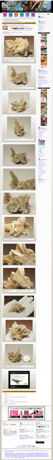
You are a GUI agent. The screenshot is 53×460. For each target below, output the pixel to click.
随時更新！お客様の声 (41, 162)
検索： (40, 14)
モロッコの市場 (15, 457)
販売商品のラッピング (22, 455)
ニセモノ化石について (9, 457)
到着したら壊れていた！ (41, 154)
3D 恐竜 (16, 450)
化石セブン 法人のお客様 (26, 456)
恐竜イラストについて (41, 180)
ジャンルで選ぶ (10, 11)
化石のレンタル (40, 136)
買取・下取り (43, 11)
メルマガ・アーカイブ (41, 173)
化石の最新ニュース (41, 149)
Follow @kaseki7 (40, 442)
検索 (48, 14)
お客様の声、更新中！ (41, 78)
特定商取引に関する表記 (41, 171)
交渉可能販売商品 (15, 455)
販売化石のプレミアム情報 (34, 456)
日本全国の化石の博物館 (21, 457)
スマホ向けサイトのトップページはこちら (17, 32)
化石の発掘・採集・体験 (41, 147)
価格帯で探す (37, 11)
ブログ (39, 18)
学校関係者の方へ (40, 133)
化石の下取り (12, 456)
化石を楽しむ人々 (40, 156)
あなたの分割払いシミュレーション (44, 425)
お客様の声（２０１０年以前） (42, 164)
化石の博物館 (40, 151)
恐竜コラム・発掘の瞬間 (33, 455)
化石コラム (48, 11)
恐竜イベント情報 (9, 455)
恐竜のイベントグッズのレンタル (43, 129)
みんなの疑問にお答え (41, 166)
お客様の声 (21, 11)
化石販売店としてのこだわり (42, 83)
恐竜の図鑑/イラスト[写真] (21, 450)
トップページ (4, 11)
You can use (40, 175)
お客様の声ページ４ (41, 28)
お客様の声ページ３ (41, 26)
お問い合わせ (32, 11)
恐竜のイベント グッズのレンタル (9, 450)
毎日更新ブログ (15, 11)
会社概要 (26, 11)
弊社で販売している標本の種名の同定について (9, 403)
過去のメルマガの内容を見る (42, 73)
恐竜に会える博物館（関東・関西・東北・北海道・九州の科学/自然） (35, 450)
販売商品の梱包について (41, 455)
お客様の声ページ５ (41, 30)
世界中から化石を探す (41, 131)
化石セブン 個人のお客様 (18, 456)
